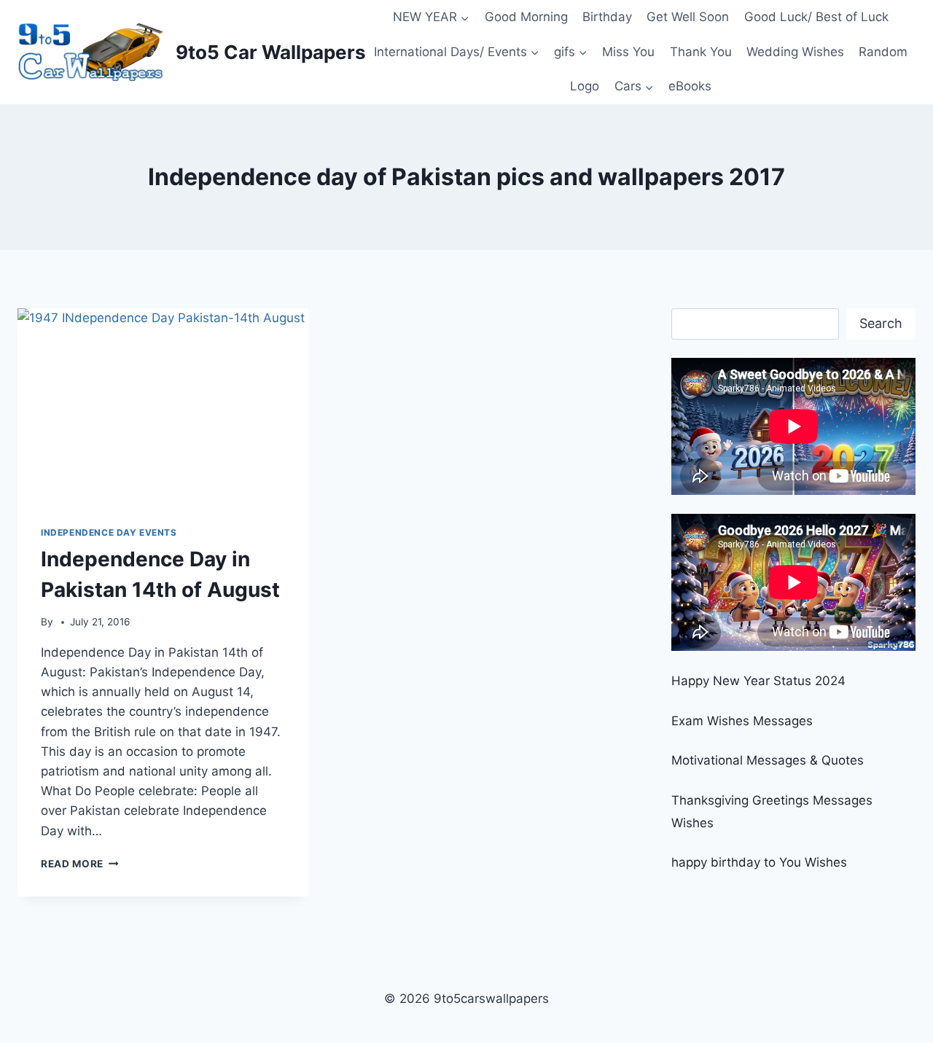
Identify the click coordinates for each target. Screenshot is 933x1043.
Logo (584, 86)
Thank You (701, 51)
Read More (80, 864)
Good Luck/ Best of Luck (816, 16)
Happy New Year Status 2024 (758, 680)
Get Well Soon (688, 16)
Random (883, 51)
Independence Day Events (109, 532)
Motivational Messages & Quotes (767, 760)
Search (880, 323)
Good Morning (526, 16)
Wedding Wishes (795, 51)
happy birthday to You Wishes (759, 862)
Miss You (628, 51)
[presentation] (162, 405)
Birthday (607, 16)
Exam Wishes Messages (742, 721)
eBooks (689, 86)
